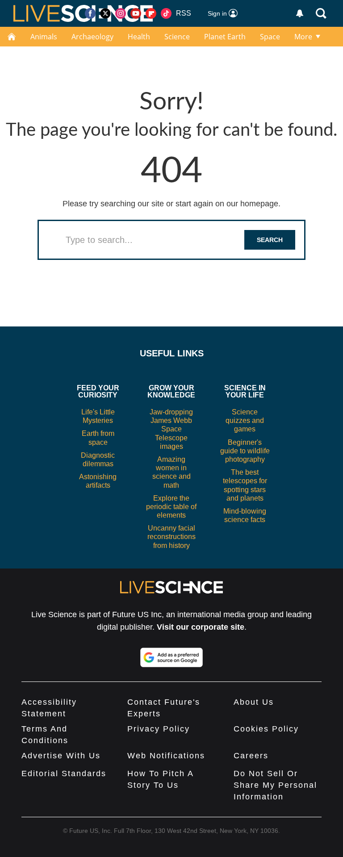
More (303, 37)
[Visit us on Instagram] (120, 13)
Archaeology (92, 37)
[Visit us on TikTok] (166, 13)
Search (270, 239)
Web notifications (166, 755)
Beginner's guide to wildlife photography (245, 451)
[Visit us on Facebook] (90, 13)
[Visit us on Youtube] (135, 13)
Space (270, 37)
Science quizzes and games (245, 420)
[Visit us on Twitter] (105, 13)
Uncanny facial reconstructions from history (171, 536)
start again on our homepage (227, 203)
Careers (251, 755)
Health (139, 37)
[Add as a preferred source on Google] (171, 657)
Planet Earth (225, 37)
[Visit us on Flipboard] (151, 13)
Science (177, 37)
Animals (43, 37)
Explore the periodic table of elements (171, 506)
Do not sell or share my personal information (275, 785)
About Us (254, 702)
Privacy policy (158, 728)
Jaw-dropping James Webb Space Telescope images (171, 429)
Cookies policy (266, 728)
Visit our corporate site (200, 627)
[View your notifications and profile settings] (300, 13)
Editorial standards (63, 773)
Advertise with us (60, 755)
